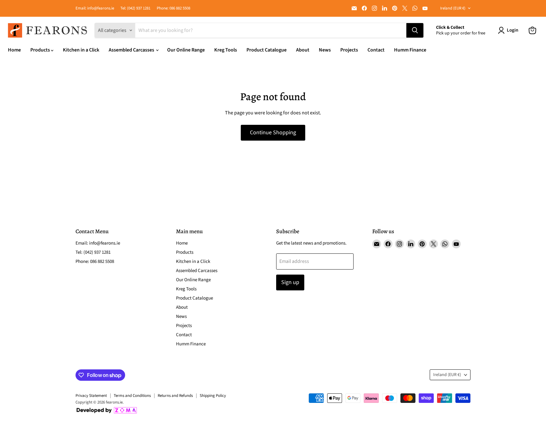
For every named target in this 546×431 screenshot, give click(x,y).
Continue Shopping (273, 133)
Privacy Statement (91, 395)
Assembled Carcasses (132, 49)
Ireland (452, 8)
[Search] (414, 30)
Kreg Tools (225, 49)
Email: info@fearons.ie (95, 8)
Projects (349, 49)
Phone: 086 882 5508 (173, 8)
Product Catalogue (266, 49)
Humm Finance (410, 49)
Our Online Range (186, 49)
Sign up (290, 282)
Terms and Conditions (132, 395)
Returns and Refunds (175, 395)
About (302, 49)
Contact (376, 49)
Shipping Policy (213, 395)
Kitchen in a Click (81, 49)
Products (40, 49)
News (325, 49)
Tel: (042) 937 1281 (135, 8)
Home (14, 49)
